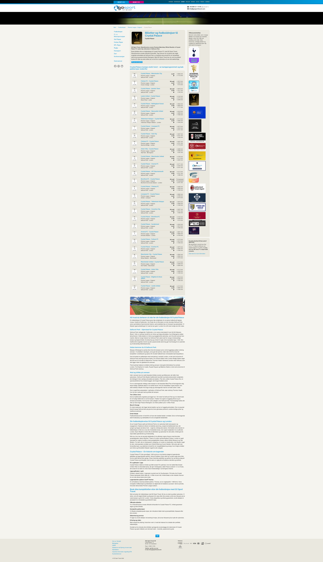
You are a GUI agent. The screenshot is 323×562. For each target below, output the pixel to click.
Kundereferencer (116, 554)
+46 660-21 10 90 (195, 6)
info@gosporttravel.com (197, 9)
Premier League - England (135, 27)
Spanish (193, 1)
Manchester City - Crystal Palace (151, 254)
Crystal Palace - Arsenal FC (149, 164)
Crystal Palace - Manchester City (151, 73)
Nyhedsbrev (115, 549)
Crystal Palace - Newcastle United (152, 111)
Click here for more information (197, 253)
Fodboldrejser (122, 27)
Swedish (171, 1)
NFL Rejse (117, 45)
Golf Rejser (117, 39)
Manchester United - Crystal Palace (152, 262)
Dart (115, 54)
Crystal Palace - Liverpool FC (150, 126)
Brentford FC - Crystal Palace (150, 179)
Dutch (197, 1)
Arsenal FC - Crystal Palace (149, 232)
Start (115, 27)
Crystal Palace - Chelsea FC (150, 186)
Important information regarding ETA (122, 552)
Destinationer (118, 61)
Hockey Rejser (118, 42)
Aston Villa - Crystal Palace (149, 149)
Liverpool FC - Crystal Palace (150, 194)
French (202, 1)
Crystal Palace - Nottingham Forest (152, 103)
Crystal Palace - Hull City (149, 134)
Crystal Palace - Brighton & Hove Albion (151, 277)
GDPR (114, 545)
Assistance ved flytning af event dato (122, 547)
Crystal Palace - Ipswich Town (150, 88)
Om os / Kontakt (116, 541)
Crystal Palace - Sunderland (150, 224)
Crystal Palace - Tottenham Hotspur (152, 201)
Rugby (116, 48)
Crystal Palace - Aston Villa (149, 269)
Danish (183, 1)
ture (121, 2)
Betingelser (115, 543)
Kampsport (117, 51)
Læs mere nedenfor (137, 62)
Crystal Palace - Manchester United (152, 156)
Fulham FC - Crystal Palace (149, 81)
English (188, 1)
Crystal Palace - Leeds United (150, 286)
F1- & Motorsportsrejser (119, 35)
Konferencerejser (119, 56)
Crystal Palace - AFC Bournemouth (152, 171)
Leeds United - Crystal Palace (150, 96)
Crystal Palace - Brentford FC (150, 216)
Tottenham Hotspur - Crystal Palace (152, 119)
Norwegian (177, 1)
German (207, 1)
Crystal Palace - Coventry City (150, 209)
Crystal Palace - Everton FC (150, 247)
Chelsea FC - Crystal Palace (150, 141)
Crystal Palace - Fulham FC (149, 239)
